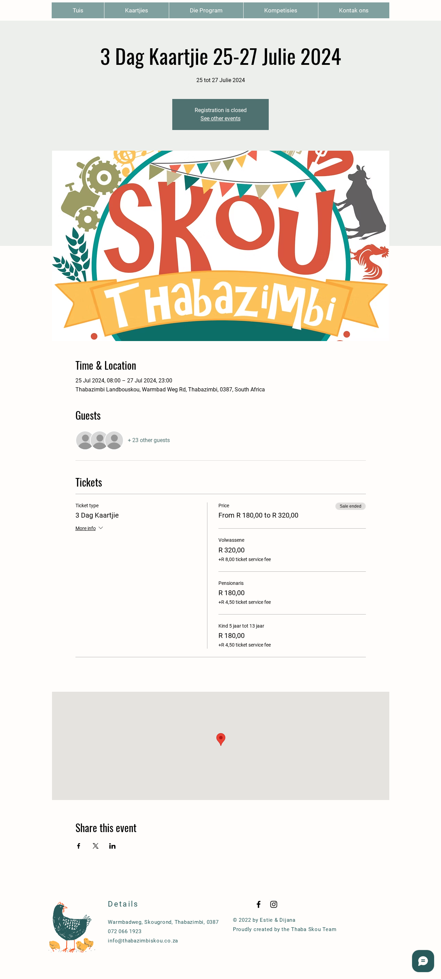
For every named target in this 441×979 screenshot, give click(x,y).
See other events (220, 118)
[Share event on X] (95, 846)
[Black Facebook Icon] (258, 904)
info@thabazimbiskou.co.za (143, 941)
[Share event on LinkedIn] (112, 846)
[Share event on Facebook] (78, 846)
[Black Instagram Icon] (273, 904)
